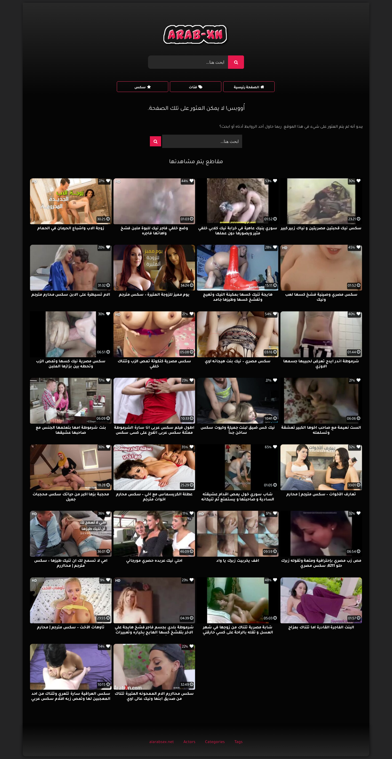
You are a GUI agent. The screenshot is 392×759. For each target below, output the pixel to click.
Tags (238, 742)
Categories (215, 742)
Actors (189, 742)
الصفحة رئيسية (246, 88)
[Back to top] (375, 743)
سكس (140, 88)
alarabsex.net (161, 742)
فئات (193, 88)
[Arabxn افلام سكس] (196, 35)
